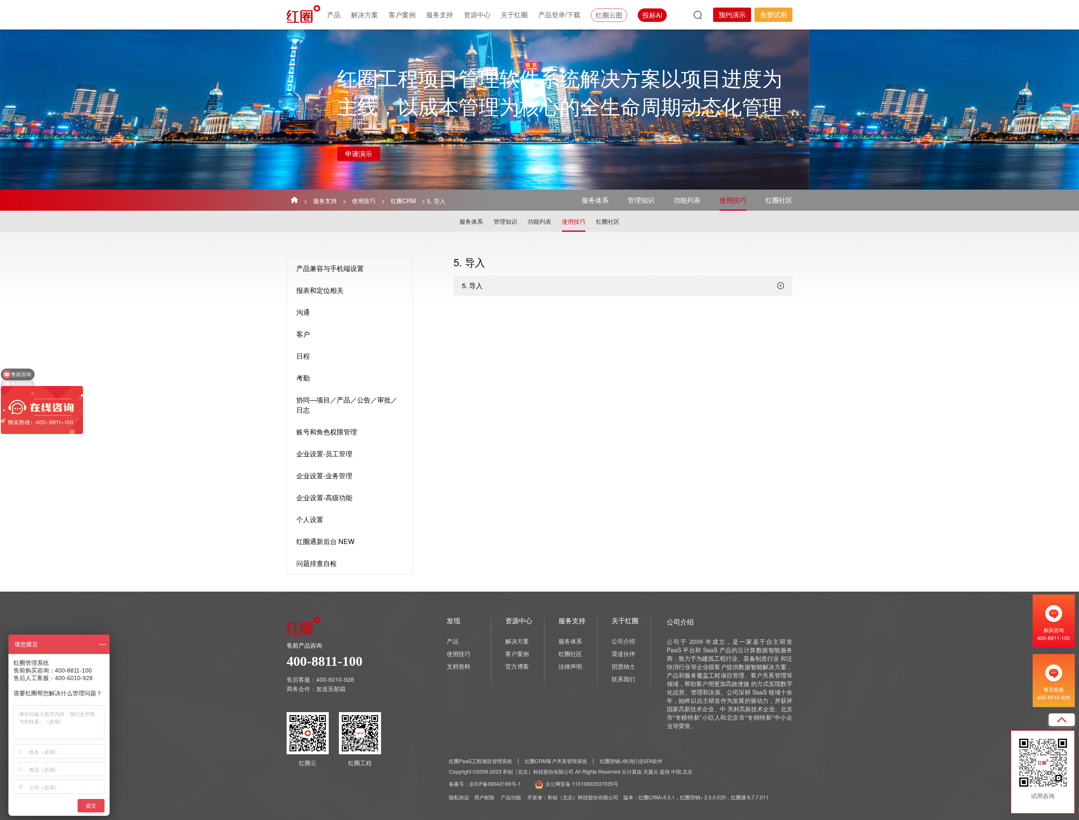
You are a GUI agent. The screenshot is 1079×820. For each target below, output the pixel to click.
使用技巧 (364, 200)
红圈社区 (778, 200)
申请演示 (358, 153)
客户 (303, 334)
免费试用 (773, 14)
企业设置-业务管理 (324, 475)
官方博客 (517, 666)
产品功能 (511, 797)
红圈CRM (403, 200)
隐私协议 (459, 797)
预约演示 (732, 14)
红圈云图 (609, 15)
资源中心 (477, 14)
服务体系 (595, 200)
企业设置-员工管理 (324, 453)
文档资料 (458, 666)
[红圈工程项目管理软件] (304, 14)
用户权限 (484, 797)
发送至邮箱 (331, 688)
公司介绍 (623, 641)
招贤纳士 (623, 666)
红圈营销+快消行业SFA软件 (631, 760)
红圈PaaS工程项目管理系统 (480, 760)
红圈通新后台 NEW (325, 541)
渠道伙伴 (623, 653)
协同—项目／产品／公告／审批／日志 (346, 405)
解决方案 (364, 14)
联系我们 (623, 679)
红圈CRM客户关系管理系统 (556, 760)
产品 (334, 14)
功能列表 (687, 200)
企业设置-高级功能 (324, 497)
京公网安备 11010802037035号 (581, 783)
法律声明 (570, 666)
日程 (303, 356)
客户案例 (402, 14)
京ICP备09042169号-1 (495, 783)
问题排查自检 (316, 563)
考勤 (303, 378)
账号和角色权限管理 (326, 432)
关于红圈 (514, 14)
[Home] (294, 199)
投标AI (652, 15)
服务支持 (439, 14)
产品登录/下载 (559, 14)
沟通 (303, 312)
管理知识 (641, 200)
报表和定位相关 (320, 290)
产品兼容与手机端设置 (330, 268)
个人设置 (309, 519)
